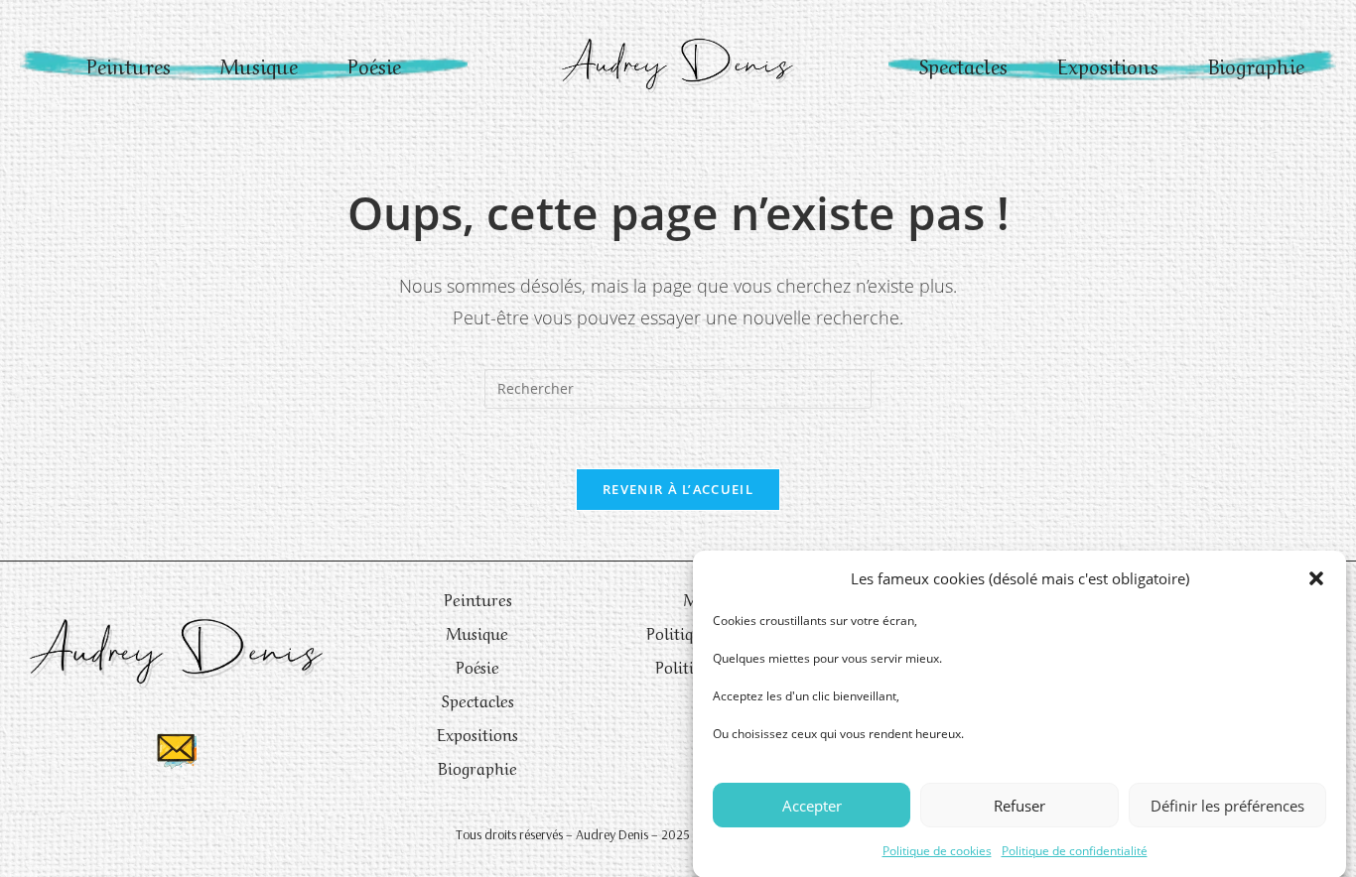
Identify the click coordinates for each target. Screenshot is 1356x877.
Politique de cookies (937, 850)
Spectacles (963, 65)
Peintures (128, 65)
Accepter (812, 804)
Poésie (374, 65)
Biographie (1256, 65)
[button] (1316, 578)
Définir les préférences (1227, 804)
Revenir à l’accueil (678, 489)
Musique (259, 65)
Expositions (1107, 65)
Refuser (1019, 804)
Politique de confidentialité (1075, 850)
